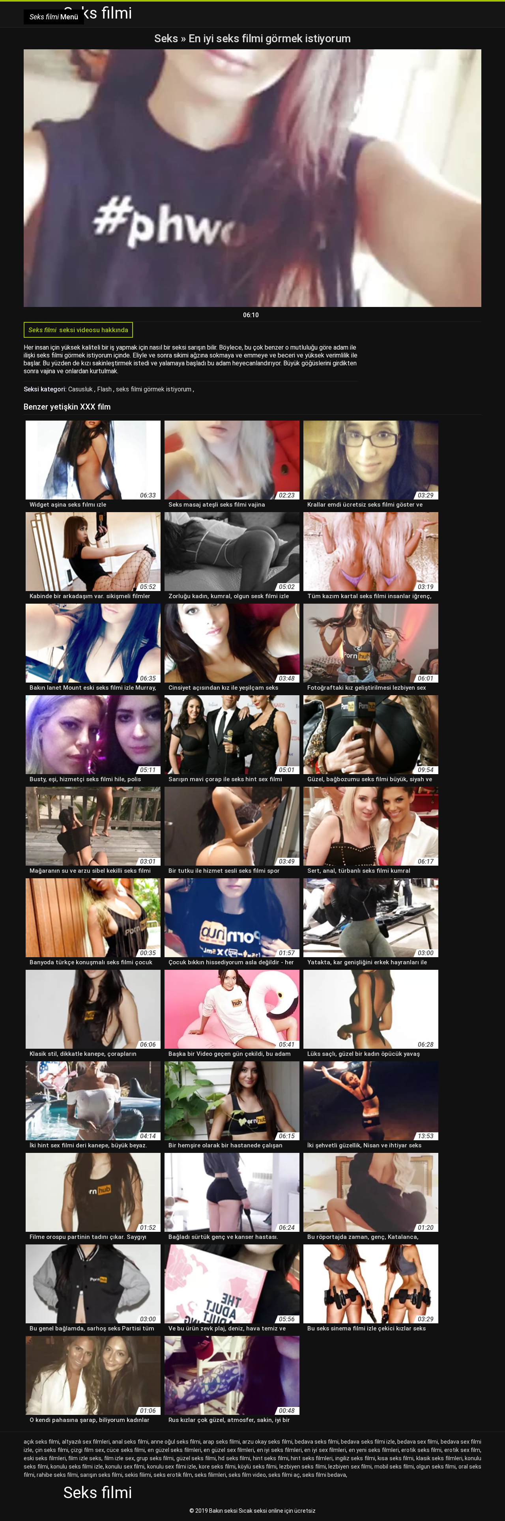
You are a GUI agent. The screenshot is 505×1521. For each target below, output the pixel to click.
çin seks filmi (51, 1450)
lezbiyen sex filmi (350, 1466)
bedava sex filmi (417, 1442)
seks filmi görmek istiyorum (154, 389)
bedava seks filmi (317, 1442)
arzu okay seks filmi (267, 1442)
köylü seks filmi (257, 1466)
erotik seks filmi (421, 1450)
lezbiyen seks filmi (302, 1466)
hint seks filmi (270, 1458)
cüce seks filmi (126, 1450)
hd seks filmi (234, 1458)
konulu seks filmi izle (76, 1466)
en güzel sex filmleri (229, 1450)
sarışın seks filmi (101, 1475)
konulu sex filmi (124, 1466)
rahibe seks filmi (57, 1475)
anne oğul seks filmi (176, 1442)
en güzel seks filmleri (174, 1450)
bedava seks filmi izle (368, 1442)
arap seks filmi (221, 1442)
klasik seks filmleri (439, 1458)
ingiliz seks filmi (355, 1458)
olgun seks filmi (436, 1466)
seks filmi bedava (324, 1475)
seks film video (247, 1475)
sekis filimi (138, 1475)
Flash (105, 389)
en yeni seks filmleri (374, 1450)
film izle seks (84, 1458)
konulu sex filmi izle (171, 1466)
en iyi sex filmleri (325, 1450)
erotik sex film (462, 1450)
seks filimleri (210, 1475)
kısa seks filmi (395, 1458)
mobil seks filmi (394, 1466)
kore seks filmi (217, 1466)
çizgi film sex (87, 1450)
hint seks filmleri (312, 1458)
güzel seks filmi (196, 1458)
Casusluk (81, 389)
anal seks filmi (130, 1442)
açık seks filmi (41, 1442)
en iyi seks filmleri (279, 1450)
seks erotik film (172, 1475)
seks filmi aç (284, 1475)
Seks (166, 38)
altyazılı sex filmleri (86, 1442)
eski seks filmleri (45, 1458)
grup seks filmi (155, 1458)
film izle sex (119, 1458)
